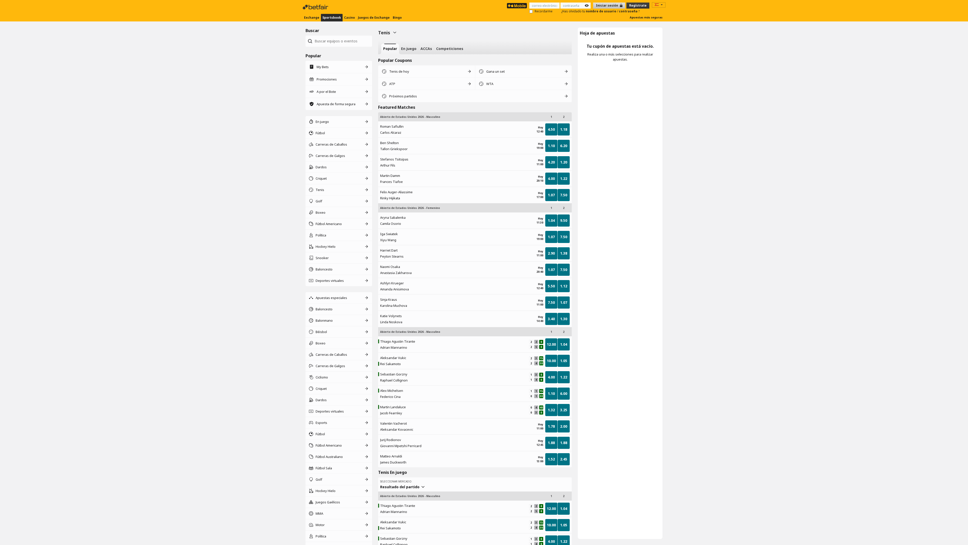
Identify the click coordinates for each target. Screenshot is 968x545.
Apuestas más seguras (646, 17)
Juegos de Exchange (374, 17)
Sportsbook (331, 17)
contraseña (628, 11)
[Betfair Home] (315, 7)
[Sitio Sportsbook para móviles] (517, 5)
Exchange (311, 17)
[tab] (390, 49)
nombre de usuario (601, 11)
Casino (349, 17)
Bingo (397, 17)
